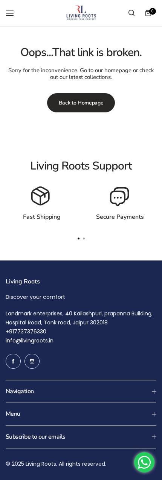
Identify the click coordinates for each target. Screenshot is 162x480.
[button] (84, 239)
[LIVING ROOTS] (81, 13)
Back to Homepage (81, 102)
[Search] (131, 13)
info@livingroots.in (29, 340)
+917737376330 (26, 331)
